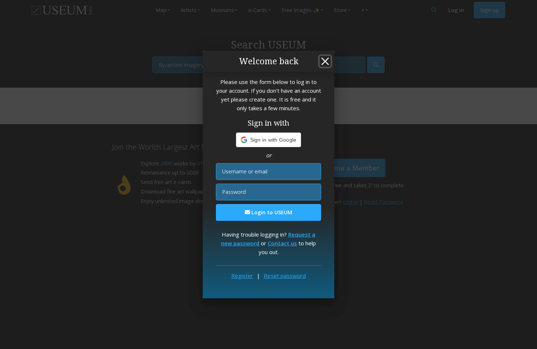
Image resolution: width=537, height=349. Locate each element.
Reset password (285, 275)
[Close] (325, 61)
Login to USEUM (271, 212)
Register (242, 275)
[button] (268, 140)
